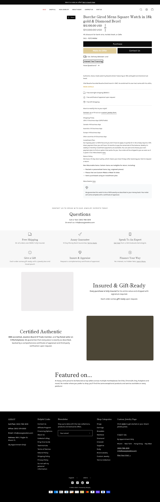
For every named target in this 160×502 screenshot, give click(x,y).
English (71, 478)
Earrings (100, 427)
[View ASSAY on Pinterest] (82, 482)
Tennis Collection (103, 460)
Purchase (117, 44)
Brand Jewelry (102, 453)
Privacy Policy (43, 460)
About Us (41, 435)
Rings (99, 424)
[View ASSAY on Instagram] (72, 482)
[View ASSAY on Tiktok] (77, 482)
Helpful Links (44, 419)
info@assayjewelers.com (127, 451)
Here (94, 181)
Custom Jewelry (103, 456)
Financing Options (45, 431)
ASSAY (11, 419)
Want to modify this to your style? (95, 108)
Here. (104, 153)
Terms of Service (44, 449)
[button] (77, 9)
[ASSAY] (16, 9)
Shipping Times (88, 118)
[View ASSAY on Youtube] (87, 482)
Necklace (100, 435)
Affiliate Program (44, 427)
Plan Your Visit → (124, 455)
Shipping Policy (44, 456)
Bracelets (100, 431)
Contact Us (134, 50)
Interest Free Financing (93, 61)
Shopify (88, 487)
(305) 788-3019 (123, 448)
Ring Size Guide (44, 442)
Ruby (99, 449)
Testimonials (43, 445)
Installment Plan (89, 140)
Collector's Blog (44, 438)
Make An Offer (100, 50)
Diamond (100, 438)
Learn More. (141, 261)
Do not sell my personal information (43, 466)
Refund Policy (43, 453)
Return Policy (88, 156)
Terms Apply (92, 243)
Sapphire (100, 445)
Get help (117, 243)
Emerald (100, 442)
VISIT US (121, 434)
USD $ (85, 478)
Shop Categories (104, 419)
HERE (124, 424)
